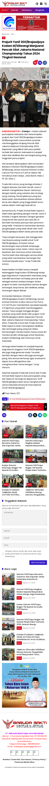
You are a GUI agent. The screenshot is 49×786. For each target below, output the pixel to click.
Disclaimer (26, 759)
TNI (4, 38)
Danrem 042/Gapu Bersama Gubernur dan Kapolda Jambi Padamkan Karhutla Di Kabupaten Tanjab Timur (12, 443)
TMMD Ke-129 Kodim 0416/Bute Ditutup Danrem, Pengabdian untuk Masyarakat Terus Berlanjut (35, 492)
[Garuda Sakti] (14, 3)
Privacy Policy (39, 759)
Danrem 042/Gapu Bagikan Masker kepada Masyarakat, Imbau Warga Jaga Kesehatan (35, 443)
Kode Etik (16, 759)
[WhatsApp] (45, 415)
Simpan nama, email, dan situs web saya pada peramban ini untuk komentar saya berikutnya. (23, 554)
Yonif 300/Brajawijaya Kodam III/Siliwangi (28, 399)
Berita (6, 435)
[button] (36, 3)
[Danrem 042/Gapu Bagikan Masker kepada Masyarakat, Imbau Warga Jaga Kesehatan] (36, 431)
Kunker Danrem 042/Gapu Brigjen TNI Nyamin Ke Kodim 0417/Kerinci (12, 468)
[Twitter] (35, 415)
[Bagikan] (45, 63)
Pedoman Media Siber (25, 762)
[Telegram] (40, 415)
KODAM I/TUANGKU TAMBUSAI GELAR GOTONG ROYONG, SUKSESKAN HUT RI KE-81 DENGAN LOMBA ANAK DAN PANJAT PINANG (12, 492)
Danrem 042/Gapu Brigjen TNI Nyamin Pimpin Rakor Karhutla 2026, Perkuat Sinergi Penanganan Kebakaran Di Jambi (36, 468)
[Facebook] (30, 415)
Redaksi (6, 759)
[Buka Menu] (41, 3)
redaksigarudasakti (9, 62)
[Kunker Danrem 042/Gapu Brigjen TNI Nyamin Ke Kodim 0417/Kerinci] (12, 456)
